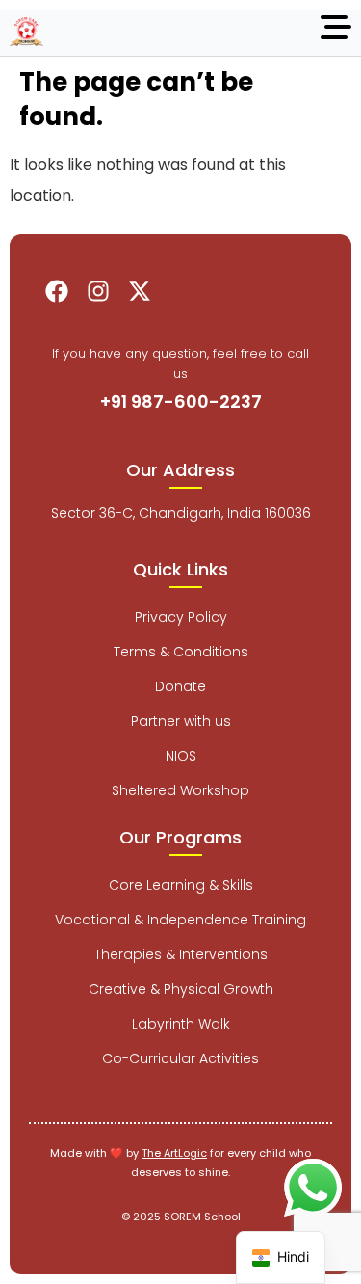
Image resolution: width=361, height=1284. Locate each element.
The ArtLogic (174, 1153)
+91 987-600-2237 (181, 401)
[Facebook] (57, 291)
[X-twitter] (139, 291)
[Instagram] (98, 291)
